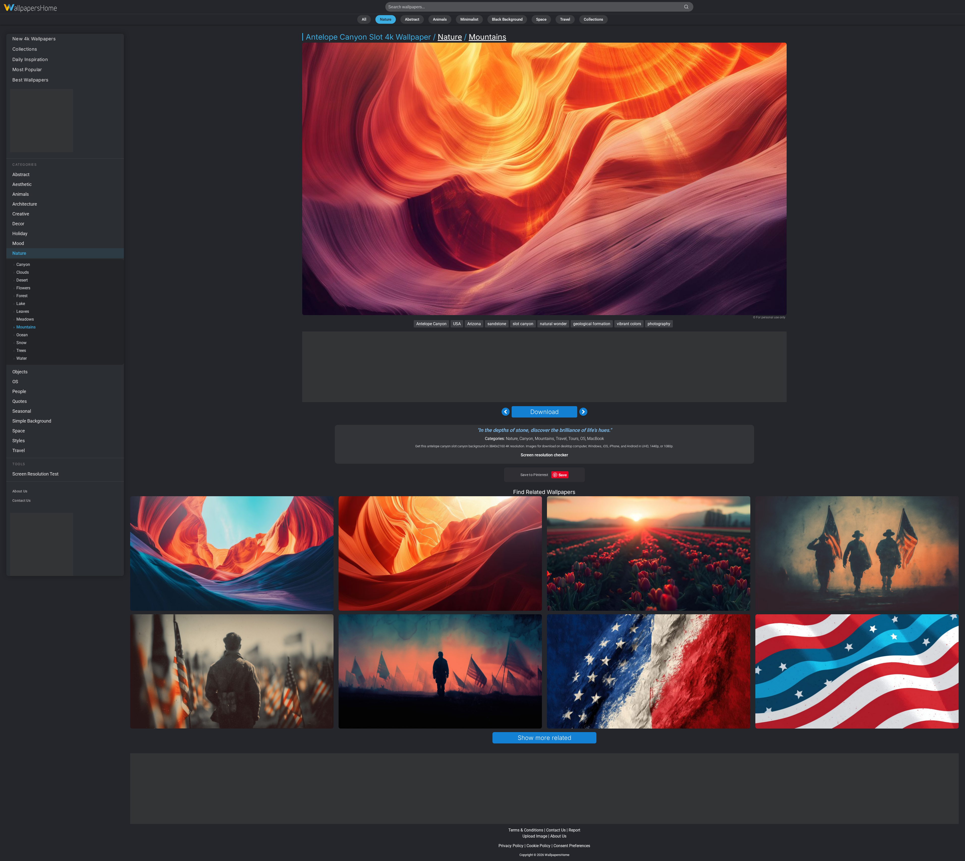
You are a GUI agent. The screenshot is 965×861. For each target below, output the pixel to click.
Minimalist (469, 19)
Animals (440, 19)
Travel (565, 19)
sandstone (496, 323)
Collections (593, 19)
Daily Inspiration (30, 59)
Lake (20, 303)
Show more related (544, 737)
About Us (19, 491)
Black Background (507, 19)
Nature (385, 19)
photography (659, 323)
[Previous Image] (506, 412)
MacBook (595, 438)
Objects (19, 371)
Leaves (22, 311)
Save (563, 474)
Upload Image (534, 836)
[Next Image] (583, 412)
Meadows (25, 319)
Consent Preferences (572, 845)
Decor (18, 223)
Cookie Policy (538, 845)
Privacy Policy (511, 845)
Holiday (19, 233)
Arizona (474, 323)
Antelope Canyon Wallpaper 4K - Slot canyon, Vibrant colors (30, 8)
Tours (573, 438)
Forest (21, 295)
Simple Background (31, 421)
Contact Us (21, 500)
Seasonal (21, 411)
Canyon (23, 264)
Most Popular (27, 69)
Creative (20, 213)
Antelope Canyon (431, 323)
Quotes (19, 401)
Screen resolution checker (544, 455)
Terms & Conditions (525, 830)
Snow (21, 342)
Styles (18, 440)
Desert (22, 280)
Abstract (412, 19)
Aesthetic (22, 184)
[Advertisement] (41, 120)
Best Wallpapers (30, 79)
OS (15, 381)
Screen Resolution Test (35, 474)
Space (541, 19)
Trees (21, 350)
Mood (18, 243)
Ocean (22, 334)
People (19, 391)
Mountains (26, 327)
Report (574, 830)
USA (457, 323)
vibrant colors (629, 323)
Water (21, 358)
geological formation (591, 323)
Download (544, 411)
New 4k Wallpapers (34, 38)
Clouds (22, 272)
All (364, 19)
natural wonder (553, 323)
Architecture (24, 204)
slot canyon (523, 323)
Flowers (23, 288)
